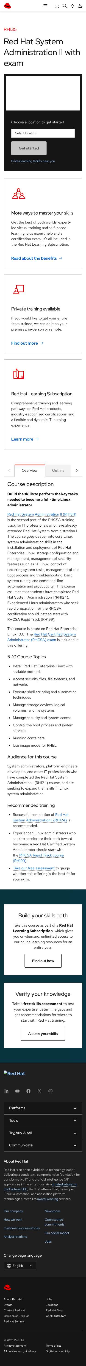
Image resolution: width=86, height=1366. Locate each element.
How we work (13, 1219)
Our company (13, 1211)
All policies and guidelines (20, 1351)
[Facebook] (28, 1092)
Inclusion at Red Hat (16, 1316)
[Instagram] (50, 1092)
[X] (39, 1092)
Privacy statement (15, 1346)
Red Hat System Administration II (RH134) (41, 514)
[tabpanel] (43, 683)
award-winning (47, 1199)
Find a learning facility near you (33, 161)
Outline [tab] (58, 470)
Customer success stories (22, 1228)
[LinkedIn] (6, 1092)
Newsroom (52, 1211)
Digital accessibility (58, 1351)
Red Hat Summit (14, 1321)
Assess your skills (43, 1033)
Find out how (43, 960)
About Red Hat (13, 1299)
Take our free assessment (34, 868)
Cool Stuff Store (56, 1316)
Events (8, 1305)
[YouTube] (17, 1092)
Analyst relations (15, 1237)
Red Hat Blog (54, 1310)
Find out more (24, 343)
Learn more (22, 439)
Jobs (48, 1241)
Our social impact (57, 1233)
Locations (52, 1305)
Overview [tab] (29, 470)
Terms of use (53, 1346)
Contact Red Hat (14, 1310)
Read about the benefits (34, 258)
